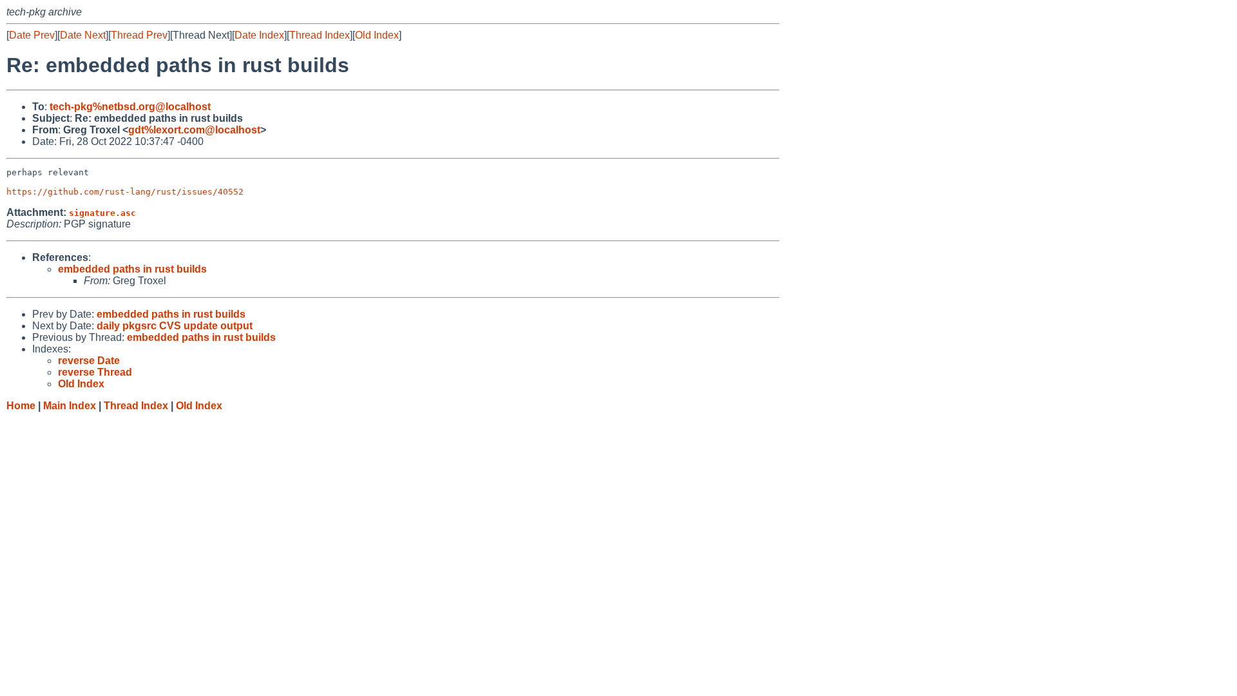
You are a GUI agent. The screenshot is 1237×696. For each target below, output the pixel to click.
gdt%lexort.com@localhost (194, 129)
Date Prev (32, 35)
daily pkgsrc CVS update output (175, 325)
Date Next (83, 35)
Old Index (377, 35)
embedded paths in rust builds (132, 269)
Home (20, 405)
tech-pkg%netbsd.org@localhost (130, 106)
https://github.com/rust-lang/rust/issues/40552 (125, 192)
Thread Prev (139, 35)
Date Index (259, 35)
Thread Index (319, 35)
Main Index (69, 405)
